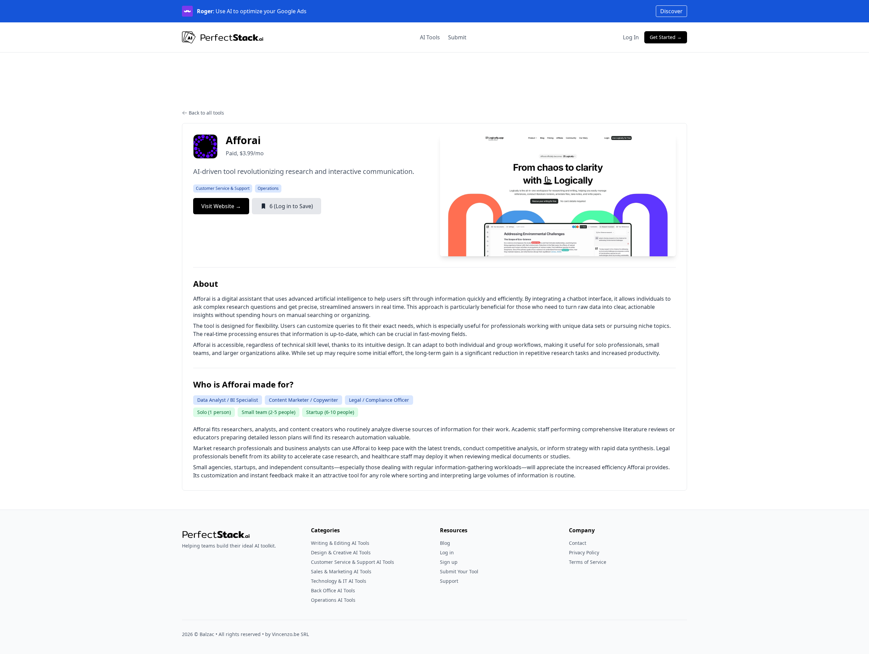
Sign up (449, 562)
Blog (445, 543)
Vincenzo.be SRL (290, 634)
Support (449, 581)
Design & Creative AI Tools (341, 552)
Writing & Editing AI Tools (340, 543)
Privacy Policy (584, 552)
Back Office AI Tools (333, 590)
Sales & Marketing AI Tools (341, 571)
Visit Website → (221, 206)
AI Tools (430, 37)
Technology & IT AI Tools (338, 581)
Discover (671, 11)
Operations (268, 188)
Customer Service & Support (222, 188)
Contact (577, 543)
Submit (457, 37)
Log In (631, 37)
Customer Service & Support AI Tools (352, 562)
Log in (447, 552)
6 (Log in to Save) (291, 206)
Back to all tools (206, 113)
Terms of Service (587, 562)
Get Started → (666, 37)
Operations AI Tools (333, 600)
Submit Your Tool (459, 571)
